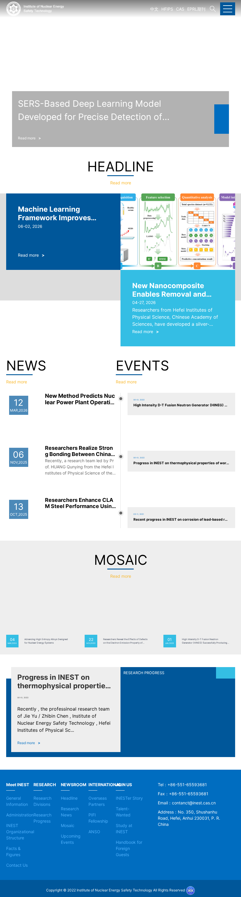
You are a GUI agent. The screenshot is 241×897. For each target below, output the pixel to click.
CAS (180, 8)
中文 (154, 8)
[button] (221, 111)
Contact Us (17, 865)
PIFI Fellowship (98, 817)
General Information (17, 801)
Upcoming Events (71, 839)
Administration (20, 814)
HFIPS (167, 8)
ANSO (94, 831)
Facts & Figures (13, 851)
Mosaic (67, 825)
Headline (69, 798)
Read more (120, 182)
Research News (70, 811)
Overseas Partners (97, 801)
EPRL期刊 (196, 8)
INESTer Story (129, 798)
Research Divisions (42, 801)
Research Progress (42, 817)
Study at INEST (124, 828)
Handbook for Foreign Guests (129, 848)
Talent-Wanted (123, 811)
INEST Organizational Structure (20, 831)
